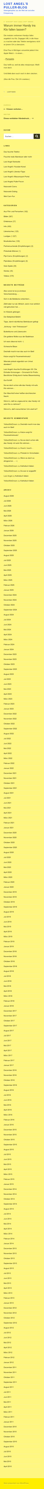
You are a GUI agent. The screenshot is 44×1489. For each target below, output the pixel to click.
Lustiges (11, 92)
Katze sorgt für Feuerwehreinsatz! (17, 356)
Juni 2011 (7, 1397)
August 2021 (9, 793)
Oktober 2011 (9, 1377)
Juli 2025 (7, 560)
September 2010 (10, 1441)
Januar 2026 (9, 530)
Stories (6, 271)
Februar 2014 (9, 1238)
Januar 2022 (9, 768)
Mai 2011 (7, 1402)
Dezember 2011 (10, 1367)
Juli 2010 (7, 1451)
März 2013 (8, 1293)
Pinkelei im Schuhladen (29, 453)
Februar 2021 (9, 822)
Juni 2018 (7, 981)
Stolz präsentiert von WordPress (16, 1483)
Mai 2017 (7, 1045)
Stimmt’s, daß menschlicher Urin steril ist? (20, 409)
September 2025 (10, 550)
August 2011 (9, 1387)
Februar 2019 (9, 941)
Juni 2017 (7, 1040)
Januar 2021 (9, 827)
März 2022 (8, 758)
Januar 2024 (9, 649)
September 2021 (10, 788)
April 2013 (8, 1288)
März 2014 (8, 1233)
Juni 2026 (7, 505)
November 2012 (10, 1312)
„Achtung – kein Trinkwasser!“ (16, 326)
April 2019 (8, 931)
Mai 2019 (7, 926)
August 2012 (9, 1327)
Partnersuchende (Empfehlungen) (17, 246)
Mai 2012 (7, 1342)
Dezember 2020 (10, 832)
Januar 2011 (9, 1421)
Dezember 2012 (10, 1308)
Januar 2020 (9, 887)
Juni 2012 (7, 1337)
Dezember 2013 (10, 1248)
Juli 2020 (7, 857)
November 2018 (10, 956)
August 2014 (9, 1208)
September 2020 (10, 847)
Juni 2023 (7, 684)
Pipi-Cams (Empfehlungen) (14, 256)
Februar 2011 (9, 1417)
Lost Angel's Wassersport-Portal (16, 176)
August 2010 (9, 1446)
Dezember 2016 (10, 1070)
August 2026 (9, 496)
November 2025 (10, 540)
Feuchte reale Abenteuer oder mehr (18, 156)
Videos (6, 276)
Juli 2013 (7, 1273)
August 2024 (9, 614)
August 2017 (9, 1030)
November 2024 (10, 600)
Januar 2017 (9, 1065)
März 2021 (8, 817)
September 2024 (10, 609)
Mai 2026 (7, 510)
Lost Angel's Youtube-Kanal (15, 166)
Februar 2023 (9, 703)
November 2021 (10, 778)
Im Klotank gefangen (12, 311)
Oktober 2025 (9, 545)
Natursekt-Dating (10, 191)
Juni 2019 (7, 921)
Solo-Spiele (8, 266)
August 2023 (9, 674)
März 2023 (8, 698)
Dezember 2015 (10, 1129)
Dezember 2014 (10, 1189)
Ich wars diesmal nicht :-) (14, 341)
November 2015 (10, 1134)
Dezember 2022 (10, 713)
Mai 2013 (7, 1283)
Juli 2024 (7, 619)
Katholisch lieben (27, 466)
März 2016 (8, 1114)
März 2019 (8, 936)
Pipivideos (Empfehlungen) (14, 261)
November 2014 (10, 1194)
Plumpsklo (10, 59)
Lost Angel (28, 22)
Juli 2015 (7, 1154)
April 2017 (8, 1050)
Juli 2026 (7, 500)
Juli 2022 (7, 738)
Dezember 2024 (10, 595)
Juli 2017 (7, 1035)
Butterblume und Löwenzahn (15, 331)
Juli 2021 (7, 798)
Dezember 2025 (10, 535)
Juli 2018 (7, 976)
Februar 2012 (9, 1357)
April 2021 (8, 812)
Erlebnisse (8, 221)
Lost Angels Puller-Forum (14, 181)
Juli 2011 (7, 1392)
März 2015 (8, 1174)
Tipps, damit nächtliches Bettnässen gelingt (21, 321)
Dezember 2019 (10, 892)
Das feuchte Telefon (12, 151)
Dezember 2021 (10, 773)
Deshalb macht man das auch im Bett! (19, 351)
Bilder (6, 216)
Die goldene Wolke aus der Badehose (19, 336)
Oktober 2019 (9, 902)
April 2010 (8, 1466)
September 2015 (10, 1144)
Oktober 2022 (9, 723)
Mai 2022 (7, 748)
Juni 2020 (7, 862)
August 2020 (9, 852)
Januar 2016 (9, 1124)
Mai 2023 (7, 689)
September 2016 (10, 1085)
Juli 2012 (7, 1332)
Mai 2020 (7, 867)
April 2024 (8, 634)
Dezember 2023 (10, 654)
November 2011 (10, 1372)
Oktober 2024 (9, 604)
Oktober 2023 (9, 664)
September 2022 (10, 728)
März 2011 (8, 1412)
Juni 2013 (7, 1278)
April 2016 (8, 1109)
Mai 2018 (7, 986)
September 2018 (10, 966)
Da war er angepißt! (28, 471)
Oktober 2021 (9, 783)
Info (5, 226)
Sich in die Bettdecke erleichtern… (17, 299)
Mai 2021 (7, 807)
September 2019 (10, 906)
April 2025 (8, 575)
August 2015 (9, 1149)
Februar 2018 (9, 1001)
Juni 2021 (7, 802)
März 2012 (8, 1352)
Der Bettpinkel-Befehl (12, 316)
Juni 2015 (7, 1159)
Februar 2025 (9, 585)
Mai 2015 (7, 1164)
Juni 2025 (7, 565)
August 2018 (9, 971)
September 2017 (10, 1025)
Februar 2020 (9, 882)
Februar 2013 (9, 1298)
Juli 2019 (7, 916)
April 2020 (8, 872)
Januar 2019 (9, 946)
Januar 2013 (9, 1303)
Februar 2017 (9, 1060)
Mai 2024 (7, 629)
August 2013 (9, 1268)
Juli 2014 (7, 1213)
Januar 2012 (9, 1362)
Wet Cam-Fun (9, 196)
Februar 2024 (9, 644)
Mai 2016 (7, 1105)
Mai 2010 (7, 1461)
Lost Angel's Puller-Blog (16, 5)
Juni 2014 (7, 1218)
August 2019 (9, 911)
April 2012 (8, 1347)
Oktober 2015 (9, 1139)
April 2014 (8, 1228)
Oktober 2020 (9, 842)
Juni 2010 (7, 1456)
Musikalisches (9, 241)
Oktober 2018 (9, 961)
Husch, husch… (26, 448)
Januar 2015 (9, 1184)
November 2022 (10, 718)
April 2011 (8, 1407)
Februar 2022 (9, 763)
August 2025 (9, 555)
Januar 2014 (9, 1243)
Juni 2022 (7, 743)
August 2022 (9, 733)
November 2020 (10, 837)
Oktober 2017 (9, 1020)
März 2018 (8, 996)
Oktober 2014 (9, 1199)
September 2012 (10, 1322)
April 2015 (8, 1169)
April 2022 (8, 753)
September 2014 (10, 1204)
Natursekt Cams (10, 186)
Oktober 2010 (9, 1436)
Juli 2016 (7, 1095)
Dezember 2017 (10, 1010)
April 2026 (8, 515)
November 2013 (10, 1253)
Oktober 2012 (9, 1317)
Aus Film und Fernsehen (13, 211)
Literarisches (9, 231)
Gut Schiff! (8, 380)
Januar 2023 (9, 708)
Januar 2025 (9, 590)
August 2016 (9, 1090)
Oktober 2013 (9, 1258)
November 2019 (10, 897)
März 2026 (8, 520)
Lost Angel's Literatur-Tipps (14, 171)
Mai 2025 (7, 570)
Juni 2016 (7, 1100)
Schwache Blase (10, 346)
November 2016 (10, 1075)
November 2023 (10, 659)
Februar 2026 (9, 525)
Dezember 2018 (10, 951)
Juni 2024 (7, 624)
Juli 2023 (7, 679)
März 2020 (8, 877)
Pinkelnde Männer (11, 251)
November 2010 (10, 1431)
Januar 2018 (9, 1006)
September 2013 (10, 1263)
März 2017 (8, 1055)
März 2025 (8, 580)
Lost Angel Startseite (12, 161)
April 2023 (8, 694)
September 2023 (10, 669)
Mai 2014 (7, 1223)
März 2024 (8, 639)
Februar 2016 (9, 1119)
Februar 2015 (9, 1179)
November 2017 (10, 1015)
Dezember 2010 (10, 1426)
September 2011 (10, 1382)
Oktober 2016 (9, 1080)
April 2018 (8, 991)
